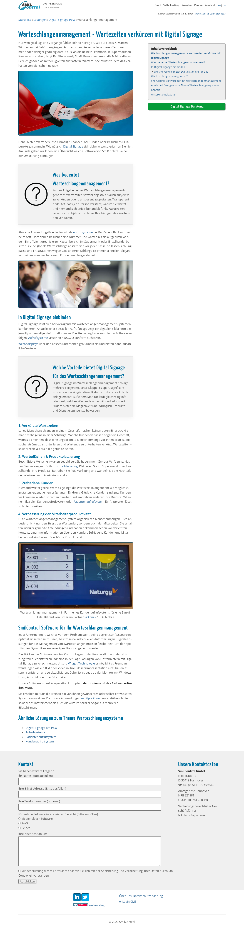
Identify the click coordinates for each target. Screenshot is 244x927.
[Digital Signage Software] (29, 9)
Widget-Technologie (81, 663)
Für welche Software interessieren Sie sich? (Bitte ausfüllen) (58, 814)
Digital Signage (73, 146)
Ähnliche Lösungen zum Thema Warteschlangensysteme (185, 85)
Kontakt (210, 5)
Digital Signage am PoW (41, 728)
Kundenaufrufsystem (40, 741)
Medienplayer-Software (37, 819)
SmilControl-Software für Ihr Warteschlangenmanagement (186, 80)
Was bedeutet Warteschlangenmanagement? (178, 62)
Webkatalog (96, 905)
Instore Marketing (66, 466)
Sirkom (89, 617)
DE (224, 5)
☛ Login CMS (127, 902)
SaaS (158, 5)
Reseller (186, 5)
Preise (198, 5)
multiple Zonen (91, 698)
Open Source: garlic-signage (209, 13)
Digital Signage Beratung (186, 106)
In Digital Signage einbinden (168, 67)
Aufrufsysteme (83, 232)
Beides (25, 828)
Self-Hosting (171, 5)
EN (219, 5)
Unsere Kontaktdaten (163, 94)
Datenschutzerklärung (148, 896)
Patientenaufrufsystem (88, 502)
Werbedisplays (28, 344)
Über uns (125, 896)
